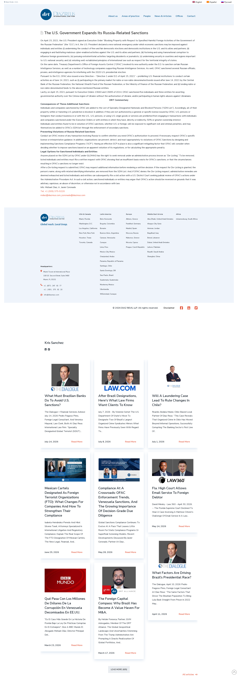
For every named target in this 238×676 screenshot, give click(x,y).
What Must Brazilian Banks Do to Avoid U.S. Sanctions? (65, 400)
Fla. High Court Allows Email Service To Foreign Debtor (170, 492)
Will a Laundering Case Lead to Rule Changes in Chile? (171, 400)
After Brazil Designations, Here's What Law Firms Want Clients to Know (117, 400)
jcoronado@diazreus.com (73, 195)
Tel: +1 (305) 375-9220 (52, 191)
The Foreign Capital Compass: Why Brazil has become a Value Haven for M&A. (119, 605)
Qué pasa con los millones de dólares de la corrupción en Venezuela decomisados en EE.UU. (65, 605)
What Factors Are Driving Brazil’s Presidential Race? (171, 575)
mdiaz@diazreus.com (50, 195)
